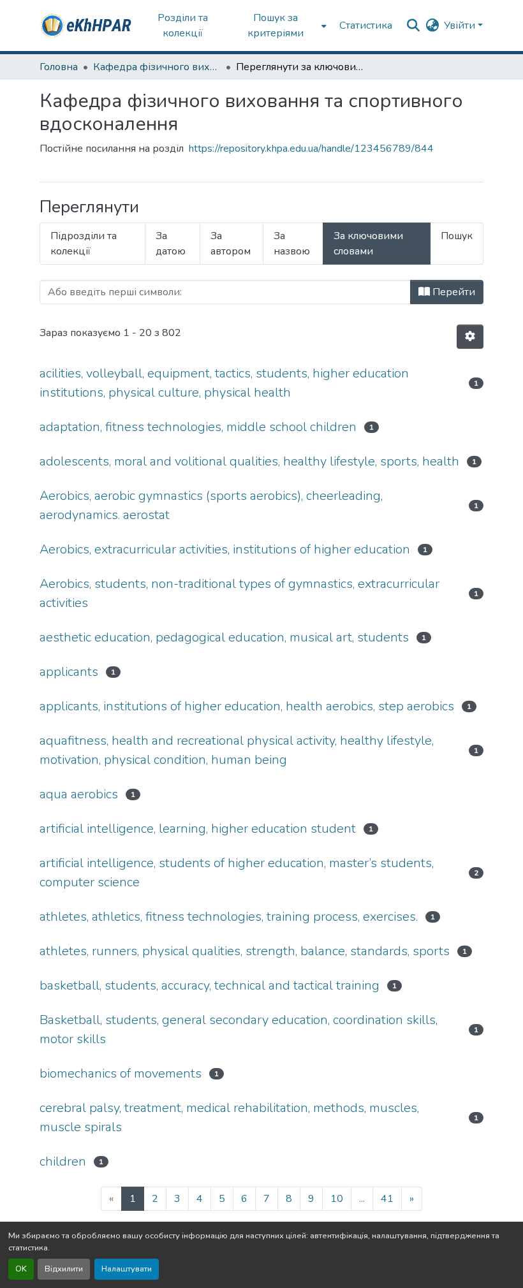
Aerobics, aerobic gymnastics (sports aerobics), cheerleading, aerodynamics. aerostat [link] (211, 505)
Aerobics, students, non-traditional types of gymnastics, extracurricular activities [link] (239, 593)
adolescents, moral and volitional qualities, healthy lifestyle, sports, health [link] (249, 461)
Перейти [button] (452, 292)
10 (336, 1199)
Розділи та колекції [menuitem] (183, 25)
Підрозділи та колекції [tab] (83, 243)
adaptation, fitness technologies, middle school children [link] (198, 426)
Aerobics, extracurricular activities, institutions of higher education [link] (225, 549)
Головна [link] (59, 67)
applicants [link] (69, 671)
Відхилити (64, 1269)
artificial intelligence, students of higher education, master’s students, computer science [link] (237, 872)
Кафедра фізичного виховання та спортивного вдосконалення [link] (157, 67)
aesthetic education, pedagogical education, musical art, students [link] (224, 637)
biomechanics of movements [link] (121, 1073)
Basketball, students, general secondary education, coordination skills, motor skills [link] (239, 1029)
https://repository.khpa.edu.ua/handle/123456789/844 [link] (311, 149)
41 (387, 1199)
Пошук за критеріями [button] (275, 25)
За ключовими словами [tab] (368, 243)
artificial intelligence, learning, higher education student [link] (198, 828)
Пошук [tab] (457, 236)
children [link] (63, 1161)
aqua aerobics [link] (79, 794)
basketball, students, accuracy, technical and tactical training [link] (209, 985)
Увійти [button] (461, 25)
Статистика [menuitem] (365, 25)
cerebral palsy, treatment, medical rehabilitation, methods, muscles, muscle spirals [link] (229, 1117)
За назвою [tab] (292, 243)
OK (21, 1269)
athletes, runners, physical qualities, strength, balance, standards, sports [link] (245, 951)
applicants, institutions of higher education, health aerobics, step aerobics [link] (247, 706)
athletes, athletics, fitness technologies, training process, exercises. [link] (229, 916)
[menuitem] (280, 25)
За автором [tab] (230, 243)
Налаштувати (126, 1269)
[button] (86, 25)
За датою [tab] (171, 243)
